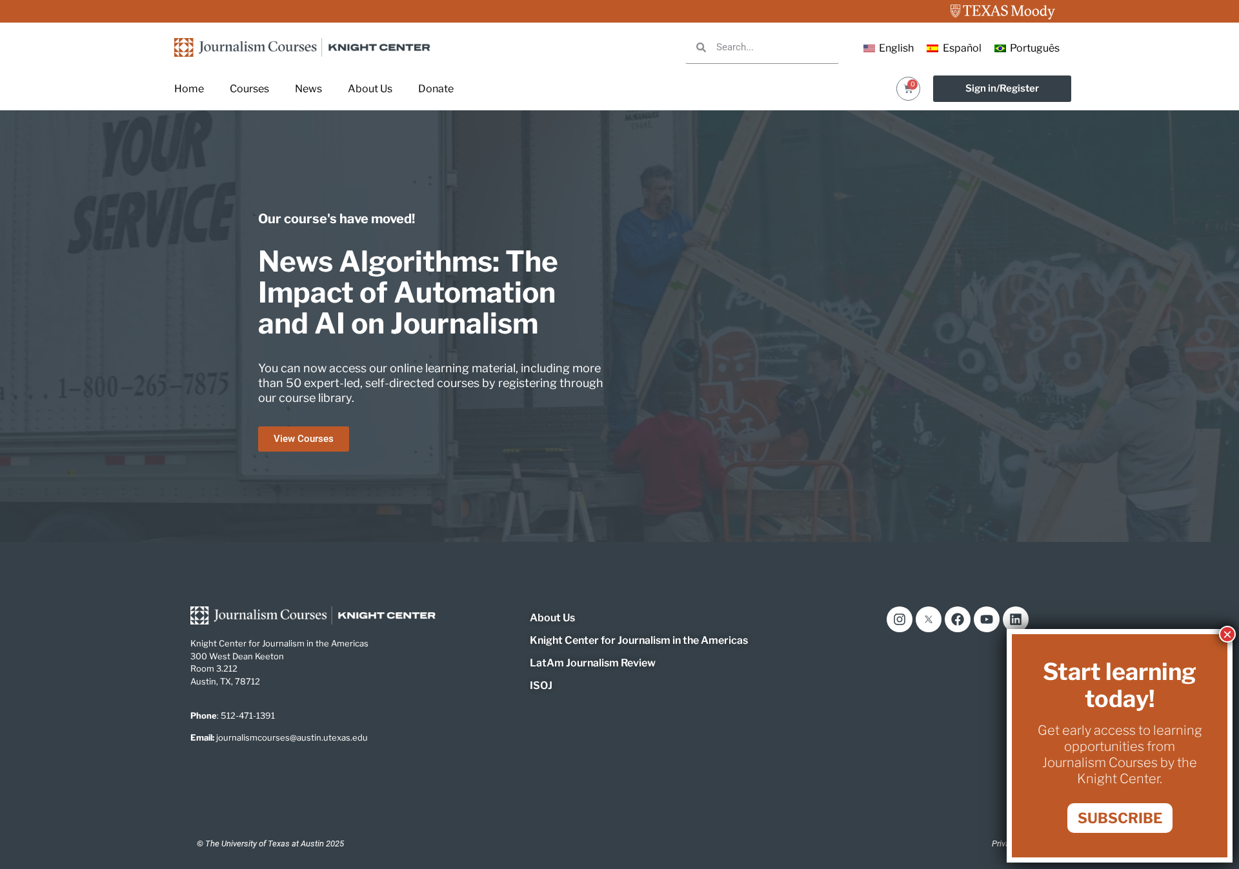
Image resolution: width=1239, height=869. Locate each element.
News (308, 89)
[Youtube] (987, 619)
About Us (370, 89)
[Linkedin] (1016, 619)
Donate (436, 89)
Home (189, 89)
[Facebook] (958, 619)
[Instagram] (899, 619)
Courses (249, 89)
